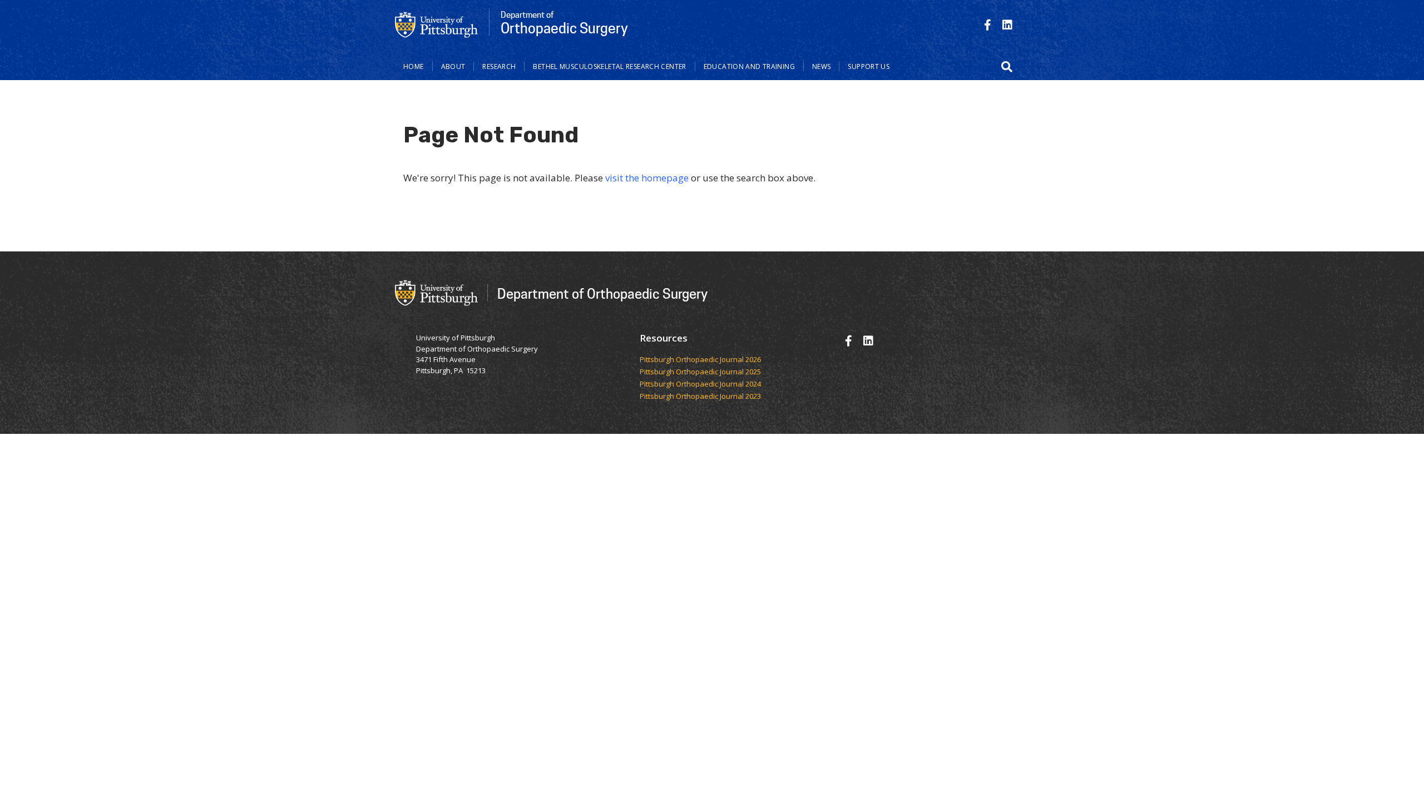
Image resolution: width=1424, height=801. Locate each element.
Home (413, 66)
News (821, 66)
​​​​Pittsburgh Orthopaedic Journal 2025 (700, 372)
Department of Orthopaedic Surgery (602, 293)
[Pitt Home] (436, 23)
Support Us (868, 66)
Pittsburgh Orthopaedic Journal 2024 (700, 384)
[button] (1007, 66)
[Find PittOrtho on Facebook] (987, 24)
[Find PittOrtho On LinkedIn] (1007, 24)
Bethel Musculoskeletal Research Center (609, 66)
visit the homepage (647, 177)
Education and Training (749, 66)
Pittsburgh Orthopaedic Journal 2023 (700, 396)
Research (499, 66)
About (453, 66)
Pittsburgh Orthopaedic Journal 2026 (700, 359)
